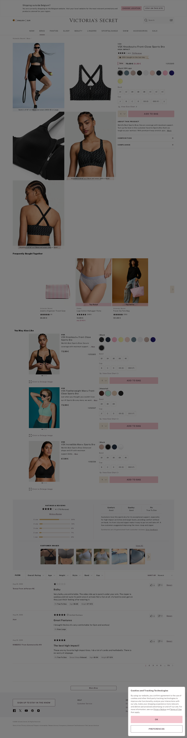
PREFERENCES (157, 729)
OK (156, 719)
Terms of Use (176, 709)
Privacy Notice (159, 709)
